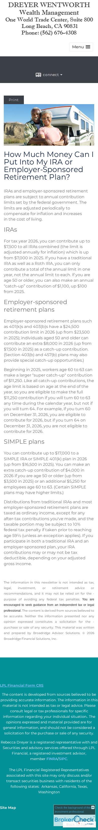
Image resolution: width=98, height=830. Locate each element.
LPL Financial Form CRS (21, 685)
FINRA (52, 759)
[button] (81, 47)
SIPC (63, 759)
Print (14, 100)
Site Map (8, 807)
